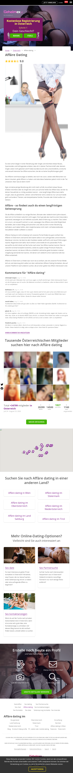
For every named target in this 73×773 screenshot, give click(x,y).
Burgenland (15, 720)
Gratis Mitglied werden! (36, 692)
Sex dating (28, 704)
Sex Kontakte (18, 710)
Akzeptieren (37, 769)
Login (60, 3)
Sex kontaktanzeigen (42, 707)
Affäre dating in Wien (58, 726)
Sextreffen (17, 704)
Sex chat (18, 707)
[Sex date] (19, 555)
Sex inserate (55, 710)
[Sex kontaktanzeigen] (19, 601)
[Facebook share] (2, 388)
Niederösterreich (15, 726)
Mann (16, 35)
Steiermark (36, 723)
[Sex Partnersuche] (53, 555)
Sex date (28, 710)
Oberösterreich (36, 720)
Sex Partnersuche (42, 704)
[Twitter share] (2, 384)
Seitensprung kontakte (42, 710)
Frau (30, 35)
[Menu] (71, 2)
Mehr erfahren (36, 422)
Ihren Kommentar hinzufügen (17, 333)
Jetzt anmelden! (50, 2)
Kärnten (58, 723)
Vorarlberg (58, 720)
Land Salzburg (15, 723)
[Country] (66, 2)
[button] (32, 451)
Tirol (36, 726)
